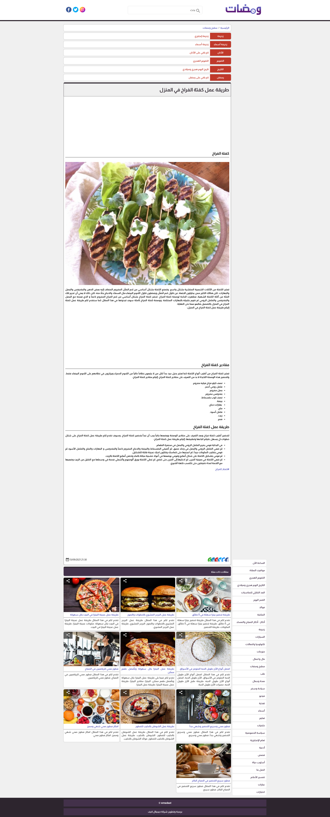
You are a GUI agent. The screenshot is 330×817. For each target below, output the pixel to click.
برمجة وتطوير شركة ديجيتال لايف (165, 811)
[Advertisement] (147, 125)
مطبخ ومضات (210, 27)
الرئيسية (224, 27)
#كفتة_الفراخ (222, 469)
